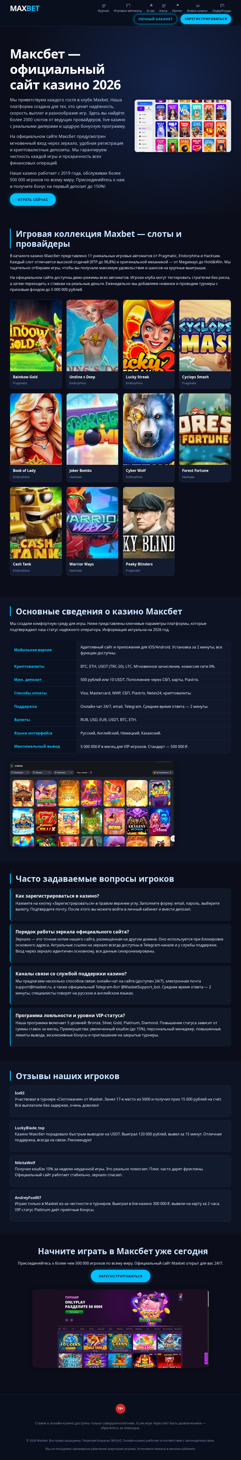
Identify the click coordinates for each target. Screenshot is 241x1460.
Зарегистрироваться (206, 18)
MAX (25, 8)
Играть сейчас (33, 199)
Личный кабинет (155, 19)
